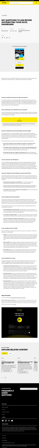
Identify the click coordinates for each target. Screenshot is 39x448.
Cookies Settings (4, 440)
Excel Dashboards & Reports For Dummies (24, 31)
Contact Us (3, 409)
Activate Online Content (5, 411)
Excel (15, 304)
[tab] (5, 353)
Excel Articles (4, 15)
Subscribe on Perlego (19, 67)
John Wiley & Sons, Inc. (13, 444)
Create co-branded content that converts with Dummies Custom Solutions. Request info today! (19, 0)
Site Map (3, 414)
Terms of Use (4, 435)
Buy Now (19, 65)
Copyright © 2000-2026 (5, 444)
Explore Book (19, 62)
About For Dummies (5, 407)
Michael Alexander (5, 30)
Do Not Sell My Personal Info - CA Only (8, 442)
